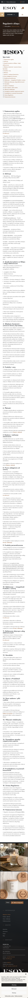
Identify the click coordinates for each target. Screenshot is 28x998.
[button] (26, 974)
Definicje (6, 61)
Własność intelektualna (10, 89)
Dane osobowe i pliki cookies (11, 87)
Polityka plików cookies (9, 996)
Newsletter (7, 84)
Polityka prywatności (18, 996)
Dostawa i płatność (6, 916)
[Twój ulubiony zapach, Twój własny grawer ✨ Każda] (14, 885)
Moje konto (5, 929)
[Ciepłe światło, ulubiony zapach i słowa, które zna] (14, 857)
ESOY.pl (9, 962)
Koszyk (4, 933)
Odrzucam (14, 989)
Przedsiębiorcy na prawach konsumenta (13, 93)
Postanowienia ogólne (9, 59)
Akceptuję (14, 985)
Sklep (4, 935)
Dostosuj (14, 993)
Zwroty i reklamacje (6, 919)
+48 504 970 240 (11, 957)
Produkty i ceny (7, 70)
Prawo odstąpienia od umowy (10, 76)
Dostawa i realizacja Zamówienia (11, 74)
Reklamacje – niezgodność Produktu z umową (15, 80)
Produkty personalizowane (10, 78)
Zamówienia (5, 931)
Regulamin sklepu (6, 914)
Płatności (6, 72)
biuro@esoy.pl (6, 133)
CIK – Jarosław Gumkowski (11, 966)
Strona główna (8, 26)
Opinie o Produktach (9, 85)
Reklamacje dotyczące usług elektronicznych (14, 82)
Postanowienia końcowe (10, 97)
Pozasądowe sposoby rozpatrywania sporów (14, 91)
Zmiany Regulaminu (9, 95)
